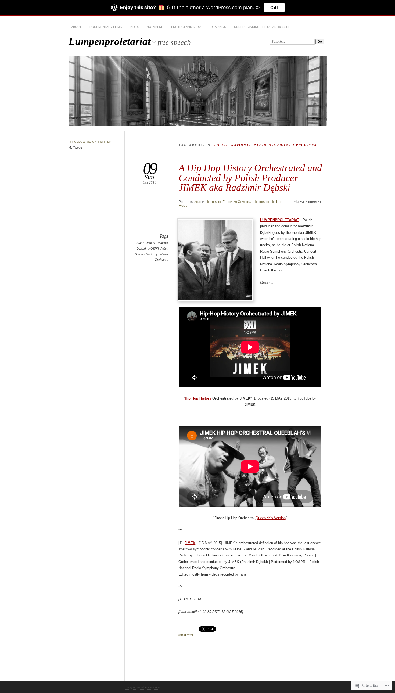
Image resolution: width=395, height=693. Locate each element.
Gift (274, 7)
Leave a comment (308, 202)
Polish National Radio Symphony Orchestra (151, 254)
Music (183, 205)
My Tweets (76, 147)
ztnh (197, 202)
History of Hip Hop (268, 202)
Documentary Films (105, 26)
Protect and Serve (187, 26)
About (76, 26)
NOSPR (153, 248)
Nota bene (155, 26)
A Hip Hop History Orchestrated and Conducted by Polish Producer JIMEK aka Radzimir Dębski (250, 177)
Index (134, 26)
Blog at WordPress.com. (142, 687)
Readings (218, 26)
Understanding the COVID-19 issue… (263, 26)
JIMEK (140, 243)
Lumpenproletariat (110, 41)
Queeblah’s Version (271, 518)
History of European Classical (229, 202)
